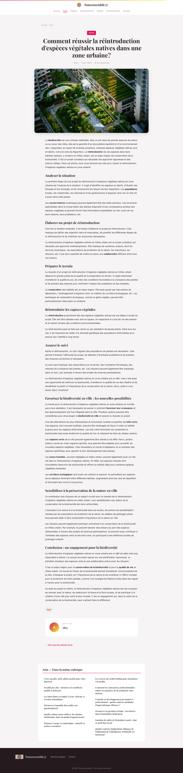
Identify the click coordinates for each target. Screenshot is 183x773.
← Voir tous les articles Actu (58, 645)
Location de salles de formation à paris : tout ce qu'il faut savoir (116, 721)
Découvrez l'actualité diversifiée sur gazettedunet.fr (61, 706)
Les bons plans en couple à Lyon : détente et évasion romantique (64, 698)
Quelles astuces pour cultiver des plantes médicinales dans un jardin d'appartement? (64, 715)
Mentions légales (58, 757)
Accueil (56, 11)
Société (126, 11)
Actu (65, 11)
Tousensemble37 (96, 5)
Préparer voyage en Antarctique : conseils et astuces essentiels (64, 724)
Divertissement (87, 11)
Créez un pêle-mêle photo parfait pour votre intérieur (64, 680)
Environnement (113, 11)
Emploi (100, 11)
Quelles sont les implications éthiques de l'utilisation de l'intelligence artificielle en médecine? (114, 732)
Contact (71, 757)
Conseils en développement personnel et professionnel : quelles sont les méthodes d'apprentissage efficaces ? (114, 702)
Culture (73, 11)
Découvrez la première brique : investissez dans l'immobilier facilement (115, 712)
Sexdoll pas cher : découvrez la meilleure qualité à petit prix (63, 689)
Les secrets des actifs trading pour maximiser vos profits (116, 680)
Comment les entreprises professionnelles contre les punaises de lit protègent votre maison (115, 690)
